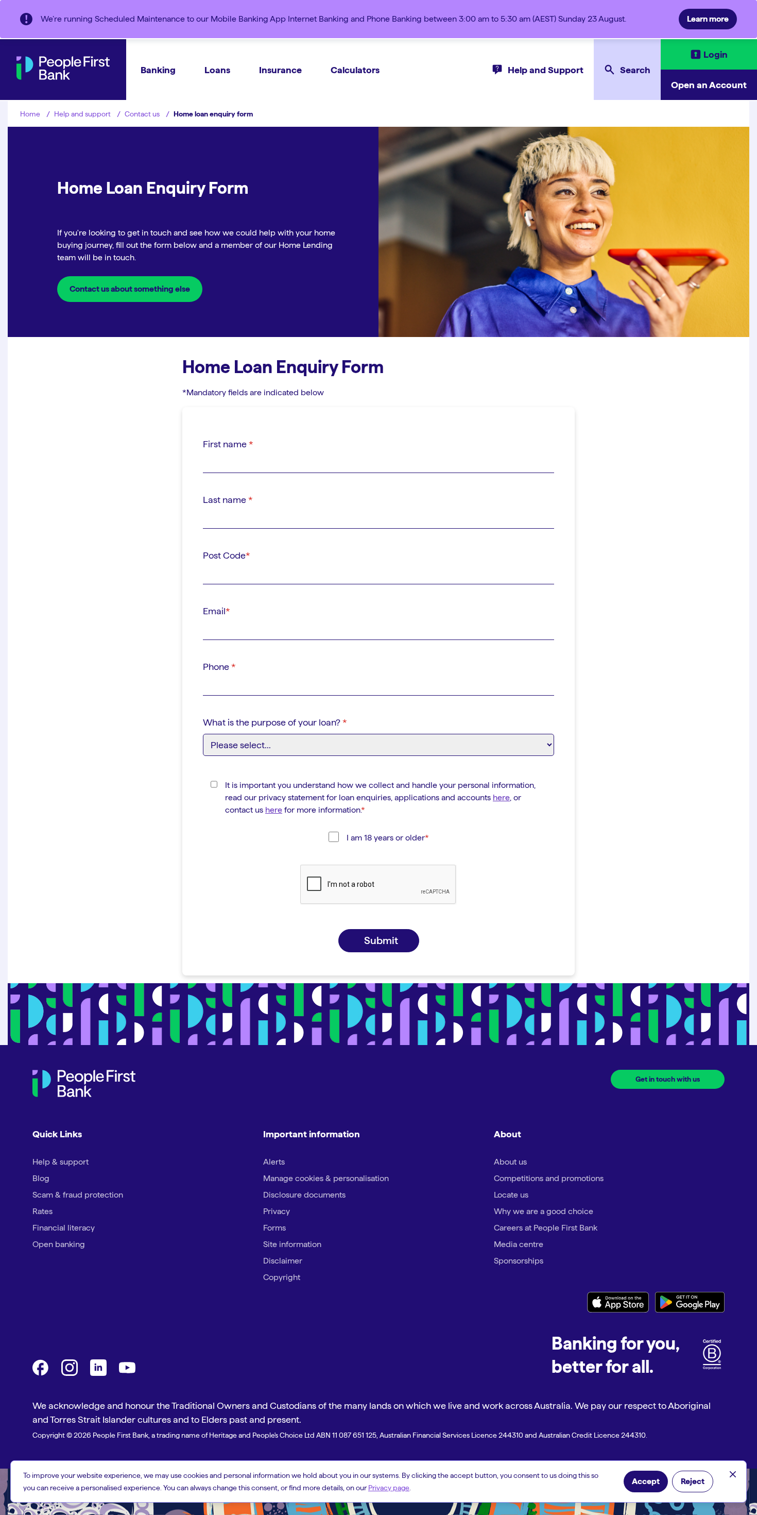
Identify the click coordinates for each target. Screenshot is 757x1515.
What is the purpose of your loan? (275, 722)
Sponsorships (518, 1260)
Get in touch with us (667, 1079)
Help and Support (545, 70)
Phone (219, 666)
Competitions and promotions (549, 1178)
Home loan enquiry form (213, 114)
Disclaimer (282, 1260)
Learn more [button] (708, 18)
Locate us (511, 1194)
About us (510, 1161)
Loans (217, 70)
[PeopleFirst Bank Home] (63, 77)
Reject (692, 1481)
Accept (646, 1481)
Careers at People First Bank (545, 1227)
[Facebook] (40, 1373)
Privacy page (388, 1488)
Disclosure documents (304, 1194)
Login (715, 54)
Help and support (82, 114)
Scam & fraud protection (77, 1194)
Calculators (355, 70)
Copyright (281, 1277)
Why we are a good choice (543, 1211)
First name (228, 444)
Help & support (60, 1161)
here (501, 797)
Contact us (142, 114)
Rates (42, 1211)
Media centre (518, 1244)
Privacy (276, 1211)
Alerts (274, 1161)
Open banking (58, 1244)
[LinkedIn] (98, 1373)
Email (216, 611)
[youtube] (127, 1373)
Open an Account (709, 85)
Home (30, 114)
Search (635, 70)
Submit (381, 940)
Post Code (226, 555)
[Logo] (83, 1085)
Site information (292, 1244)
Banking (158, 70)
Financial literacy (63, 1227)
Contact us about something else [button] (130, 288)
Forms (274, 1227)
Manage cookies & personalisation (326, 1178)
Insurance (280, 70)
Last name (228, 499)
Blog (40, 1178)
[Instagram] (69, 1373)
